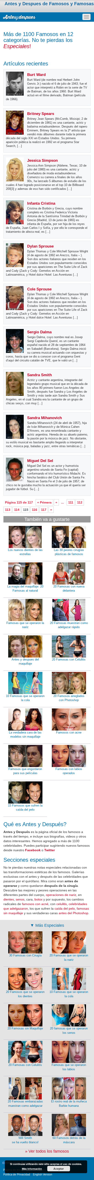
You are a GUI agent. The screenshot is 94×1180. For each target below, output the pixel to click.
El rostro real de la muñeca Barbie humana (69, 1103)
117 (43, 510)
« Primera (44, 502)
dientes (8, 899)
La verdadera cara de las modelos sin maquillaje (25, 735)
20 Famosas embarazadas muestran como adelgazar (25, 1103)
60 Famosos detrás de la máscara (68, 1140)
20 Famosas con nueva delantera (68, 589)
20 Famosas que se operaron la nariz (69, 957)
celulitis (61, 904)
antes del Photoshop (73, 913)
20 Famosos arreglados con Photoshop (68, 698)
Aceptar (58, 1169)
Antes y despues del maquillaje (25, 662)
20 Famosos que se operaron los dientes (25, 994)
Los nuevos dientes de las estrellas (25, 552)
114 (16, 510)
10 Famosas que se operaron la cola (25, 698)
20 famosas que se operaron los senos (69, 1030)
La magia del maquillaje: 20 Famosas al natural (25, 589)
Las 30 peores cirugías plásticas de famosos (69, 552)
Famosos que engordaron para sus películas (25, 771)
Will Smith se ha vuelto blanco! (25, 1140)
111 (70, 502)
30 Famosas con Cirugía (25, 955)
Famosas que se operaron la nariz (25, 625)
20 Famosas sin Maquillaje (25, 1028)
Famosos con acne (68, 732)
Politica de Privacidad (16, 1174)
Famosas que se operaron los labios (69, 1067)
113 (7, 510)
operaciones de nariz (61, 895)
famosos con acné (35, 904)
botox (38, 899)
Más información (32, 1168)
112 (79, 502)
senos (20, 899)
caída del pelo (65, 908)
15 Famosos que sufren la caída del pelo (25, 808)
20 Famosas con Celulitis (69, 659)
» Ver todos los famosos (47, 1151)
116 (34, 510)
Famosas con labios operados (68, 771)
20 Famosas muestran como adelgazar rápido (69, 625)
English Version (42, 1174)
